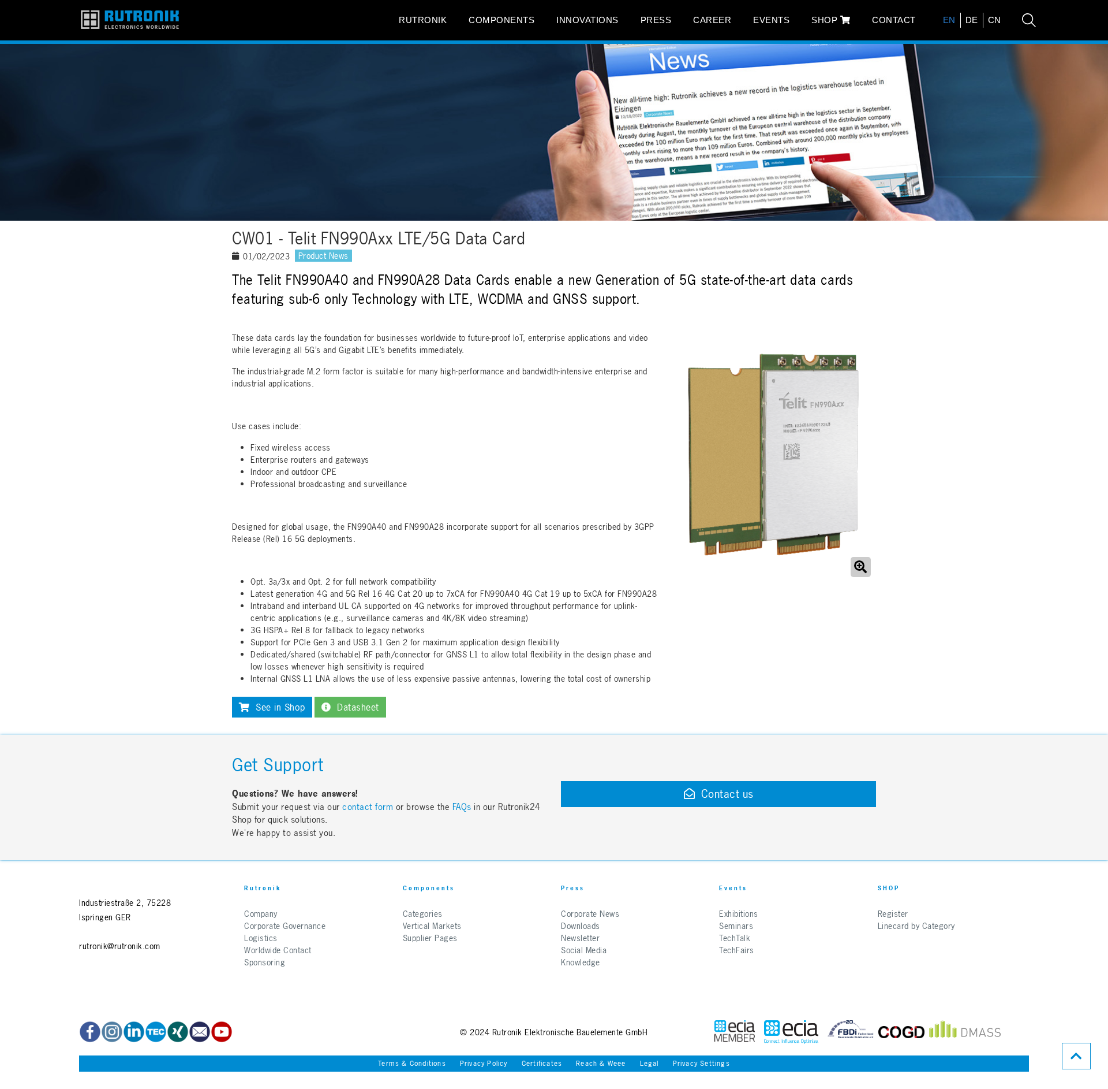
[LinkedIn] (134, 1032)
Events (771, 20)
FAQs (463, 807)
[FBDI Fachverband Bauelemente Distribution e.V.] (851, 1032)
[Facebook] (90, 1032)
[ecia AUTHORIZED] (734, 1032)
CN (994, 20)
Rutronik (423, 20)
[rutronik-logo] (130, 20)
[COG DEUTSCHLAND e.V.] (901, 1032)
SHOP (825, 20)
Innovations (587, 20)
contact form (367, 807)
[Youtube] (222, 1032)
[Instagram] (112, 1032)
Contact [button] (894, 20)
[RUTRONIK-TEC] (156, 1032)
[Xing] (178, 1032)
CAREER (712, 20)
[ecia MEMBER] (791, 1032)
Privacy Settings (701, 1063)
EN (949, 20)
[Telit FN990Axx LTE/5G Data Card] (772, 455)
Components (501, 20)
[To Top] (1076, 1056)
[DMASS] (965, 1032)
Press (656, 20)
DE (971, 20)
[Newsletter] (200, 1032)
